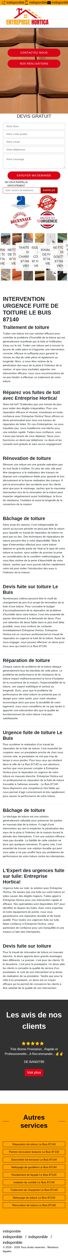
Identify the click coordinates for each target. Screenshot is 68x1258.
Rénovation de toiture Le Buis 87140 (34, 1205)
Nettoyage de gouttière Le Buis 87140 (34, 1167)
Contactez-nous (34, 52)
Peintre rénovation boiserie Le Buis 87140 (34, 1151)
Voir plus (34, 1072)
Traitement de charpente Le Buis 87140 (34, 1189)
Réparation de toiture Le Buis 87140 (34, 1144)
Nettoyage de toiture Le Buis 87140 (34, 1197)
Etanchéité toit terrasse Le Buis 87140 (34, 1159)
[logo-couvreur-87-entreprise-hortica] (27, 16)
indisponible (14, 2)
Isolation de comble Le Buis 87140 (34, 1182)
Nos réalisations (34, 63)
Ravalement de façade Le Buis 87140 (34, 1174)
